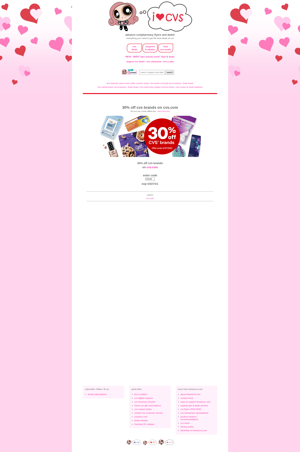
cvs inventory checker (145, 402)
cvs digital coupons (143, 398)
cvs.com (152, 167)
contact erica (186, 398)
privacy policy (187, 426)
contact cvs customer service (148, 413)
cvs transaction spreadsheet (194, 413)
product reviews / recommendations (189, 418)
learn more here (164, 111)
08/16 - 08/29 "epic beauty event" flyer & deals (150, 56)
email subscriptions (97, 394)
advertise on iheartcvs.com (193, 430)
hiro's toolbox (140, 394)
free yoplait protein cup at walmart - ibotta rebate (118, 87)
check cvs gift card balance (147, 405)
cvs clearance (154, 61)
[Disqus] (150, 329)
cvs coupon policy (143, 409)
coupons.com (141, 416)
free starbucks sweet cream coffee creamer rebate (128, 83)
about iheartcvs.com (190, 394)
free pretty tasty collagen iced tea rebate (157, 87)
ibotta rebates (141, 420)
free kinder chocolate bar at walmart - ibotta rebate (172, 83)
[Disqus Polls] (150, 247)
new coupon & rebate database (189, 87)
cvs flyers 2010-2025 (190, 409)
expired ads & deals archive (194, 405)
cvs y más (168, 61)
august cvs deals (135, 61)
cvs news (185, 423)
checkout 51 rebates (144, 424)
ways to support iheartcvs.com (195, 402)
